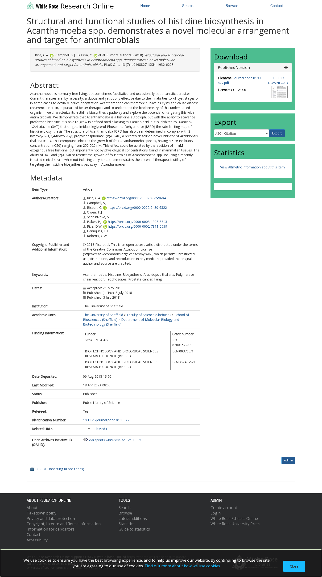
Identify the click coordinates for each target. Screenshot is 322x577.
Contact (276, 6)
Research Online (75, 6)
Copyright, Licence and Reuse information (64, 523)
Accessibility (37, 540)
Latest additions (133, 518)
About (32, 507)
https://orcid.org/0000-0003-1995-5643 (137, 221)
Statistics (126, 523)
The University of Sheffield (103, 315)
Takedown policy (41, 513)
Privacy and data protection (51, 518)
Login (216, 513)
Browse (232, 6)
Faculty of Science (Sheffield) (149, 315)
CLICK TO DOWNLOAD (278, 80)
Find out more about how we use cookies (182, 566)
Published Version (234, 67)
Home (145, 6)
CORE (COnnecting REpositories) (59, 469)
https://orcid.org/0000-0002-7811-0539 (137, 226)
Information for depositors (50, 529)
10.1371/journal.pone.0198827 (106, 420)
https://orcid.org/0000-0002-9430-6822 (137, 207)
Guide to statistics (134, 529)
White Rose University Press (235, 523)
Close (294, 566)
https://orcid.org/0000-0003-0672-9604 (136, 198)
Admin (288, 460)
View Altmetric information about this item (252, 167)
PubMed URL (102, 428)
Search (188, 6)
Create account (224, 507)
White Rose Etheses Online (234, 518)
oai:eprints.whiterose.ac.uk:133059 (115, 440)
